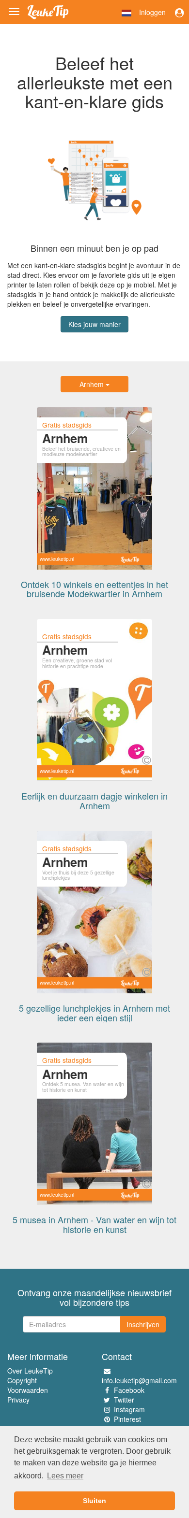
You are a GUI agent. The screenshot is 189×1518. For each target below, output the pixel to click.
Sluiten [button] (94, 1500)
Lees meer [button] (65, 1476)
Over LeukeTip (30, 1370)
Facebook (129, 1390)
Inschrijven (142, 1324)
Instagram (129, 1409)
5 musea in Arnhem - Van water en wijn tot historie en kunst (94, 1224)
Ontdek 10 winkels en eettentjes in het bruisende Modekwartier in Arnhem (94, 589)
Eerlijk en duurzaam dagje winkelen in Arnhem (94, 800)
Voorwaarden (27, 1390)
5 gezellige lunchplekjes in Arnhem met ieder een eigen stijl (94, 1013)
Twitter (124, 1399)
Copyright (22, 1380)
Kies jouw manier (94, 324)
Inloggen (152, 12)
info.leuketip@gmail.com (139, 1380)
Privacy (18, 1399)
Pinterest (127, 1419)
